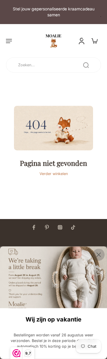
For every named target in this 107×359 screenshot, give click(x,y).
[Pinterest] (47, 227)
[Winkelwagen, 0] (94, 40)
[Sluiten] (99, 255)
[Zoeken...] (86, 65)
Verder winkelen (54, 173)
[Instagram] (60, 227)
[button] (8, 40)
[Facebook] (33, 227)
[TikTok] (73, 227)
